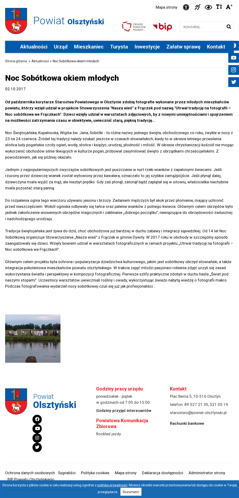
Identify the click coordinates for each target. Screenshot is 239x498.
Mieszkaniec (89, 47)
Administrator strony (207, 472)
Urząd (60, 47)
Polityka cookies (95, 472)
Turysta (119, 47)
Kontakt (216, 47)
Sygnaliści (67, 472)
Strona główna (16, 61)
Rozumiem (131, 492)
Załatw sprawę (183, 47)
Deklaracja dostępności (162, 472)
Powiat (68, 20)
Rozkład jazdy (108, 434)
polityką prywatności (112, 485)
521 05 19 (219, 404)
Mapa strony (166, 7)
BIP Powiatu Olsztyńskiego (30, 479)
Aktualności (33, 47)
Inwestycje (147, 47)
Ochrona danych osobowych (30, 472)
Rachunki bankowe (187, 423)
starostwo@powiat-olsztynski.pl (198, 412)
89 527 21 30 (196, 404)
